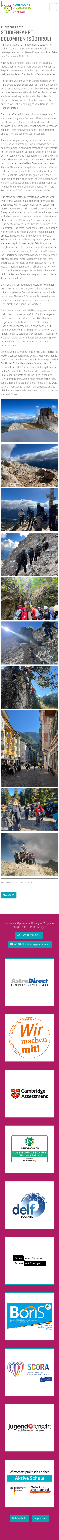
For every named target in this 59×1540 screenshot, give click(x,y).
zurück (10, 895)
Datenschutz (19, 1518)
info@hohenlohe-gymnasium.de (31, 944)
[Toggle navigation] (53, 7)
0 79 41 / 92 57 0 (30, 935)
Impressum (40, 1518)
